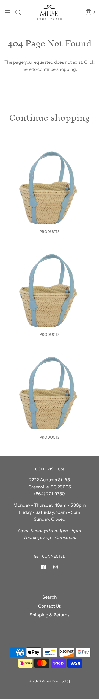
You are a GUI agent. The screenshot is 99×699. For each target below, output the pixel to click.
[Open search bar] (20, 12)
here (27, 69)
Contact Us (49, 606)
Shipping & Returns (50, 615)
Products (50, 231)
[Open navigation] (7, 12)
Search (49, 597)
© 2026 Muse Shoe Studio (48, 681)
